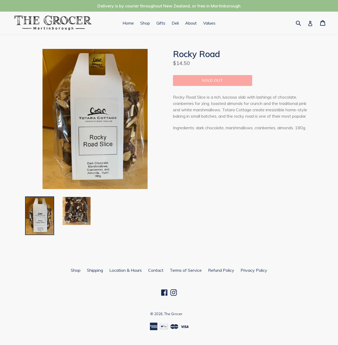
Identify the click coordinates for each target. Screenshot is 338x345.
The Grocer (173, 314)
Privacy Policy (254, 270)
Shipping (95, 270)
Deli (175, 23)
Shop (145, 23)
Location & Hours (125, 270)
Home (128, 23)
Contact (155, 270)
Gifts (160, 23)
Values (209, 23)
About (191, 23)
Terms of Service (186, 270)
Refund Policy (221, 270)
